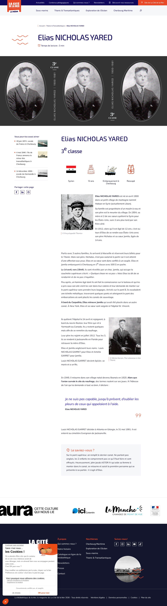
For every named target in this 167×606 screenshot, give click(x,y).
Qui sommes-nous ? (67, 543)
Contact (61, 573)
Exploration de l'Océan (96, 548)
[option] (43, 510)
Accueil (42, 26)
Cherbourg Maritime (95, 544)
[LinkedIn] (22, 192)
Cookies (134, 597)
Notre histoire (64, 549)
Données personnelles (118, 597)
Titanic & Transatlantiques (55, 26)
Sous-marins (92, 553)
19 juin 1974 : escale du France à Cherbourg (26, 142)
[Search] (140, 10)
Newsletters (63, 563)
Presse (61, 568)
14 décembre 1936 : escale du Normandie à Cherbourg (25, 174)
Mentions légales (98, 597)
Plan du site (146, 597)
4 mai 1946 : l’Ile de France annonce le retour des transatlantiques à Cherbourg (24, 158)
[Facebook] (16, 192)
